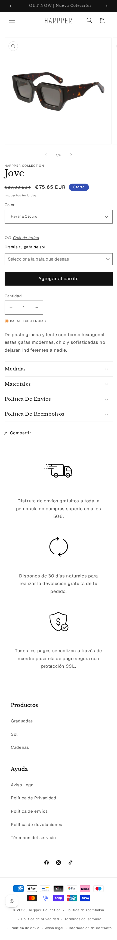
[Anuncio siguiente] (107, 6)
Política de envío (25, 928)
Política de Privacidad (33, 798)
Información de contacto (90, 928)
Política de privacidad (40, 919)
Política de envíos (29, 811)
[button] (12, 20)
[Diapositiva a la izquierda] (46, 155)
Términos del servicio (33, 837)
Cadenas (20, 747)
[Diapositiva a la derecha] (71, 155)
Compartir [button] (20, 433)
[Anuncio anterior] (11, 6)
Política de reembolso (85, 910)
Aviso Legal (23, 785)
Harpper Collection (44, 910)
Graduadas (22, 721)
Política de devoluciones (36, 824)
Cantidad (13, 295)
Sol (14, 734)
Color (10, 204)
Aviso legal (54, 928)
